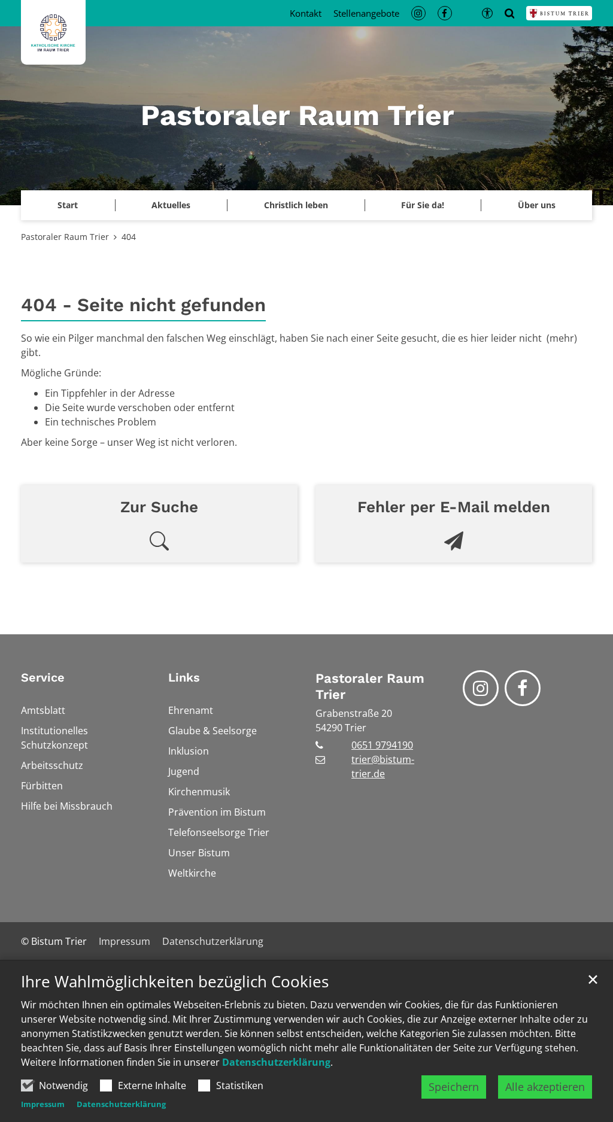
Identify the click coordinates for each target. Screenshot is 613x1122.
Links (184, 677)
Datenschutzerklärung (276, 1062)
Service (43, 677)
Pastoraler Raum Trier (65, 236)
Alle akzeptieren (545, 1087)
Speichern (454, 1087)
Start (67, 205)
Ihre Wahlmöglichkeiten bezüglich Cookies (175, 982)
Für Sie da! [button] (422, 205)
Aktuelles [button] (170, 205)
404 (129, 236)
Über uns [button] (537, 205)
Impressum (43, 1104)
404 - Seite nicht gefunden (143, 305)
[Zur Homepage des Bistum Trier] (559, 13)
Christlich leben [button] (296, 205)
